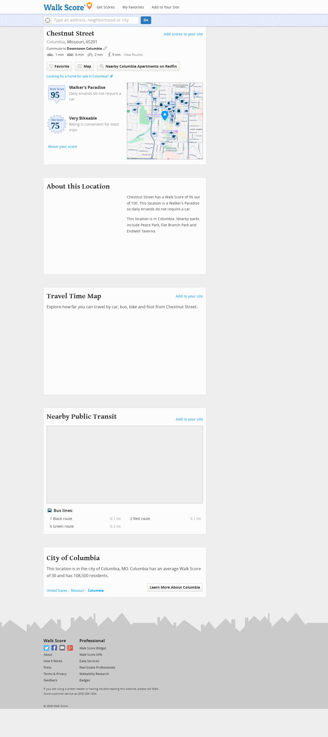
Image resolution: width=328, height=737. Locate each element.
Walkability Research (94, 674)
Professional (92, 640)
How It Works (53, 661)
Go (146, 20)
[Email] (62, 648)
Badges (84, 680)
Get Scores (106, 7)
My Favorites (133, 7)
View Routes (133, 55)
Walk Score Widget (92, 648)
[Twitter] (46, 648)
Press (48, 667)
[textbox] (95, 20)
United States (57, 590)
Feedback (50, 680)
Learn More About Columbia (175, 587)
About (48, 655)
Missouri (77, 590)
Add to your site (189, 296)
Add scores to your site (183, 34)
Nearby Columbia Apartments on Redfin (141, 66)
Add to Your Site (165, 7)
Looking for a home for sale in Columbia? (78, 76)
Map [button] (87, 66)
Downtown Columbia (85, 48)
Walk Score (55, 640)
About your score (62, 147)
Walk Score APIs (90, 655)
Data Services (89, 661)
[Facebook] (54, 648)
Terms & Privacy (55, 674)
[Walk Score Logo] (68, 6)
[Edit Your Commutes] (105, 47)
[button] (47, 20)
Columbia (56, 41)
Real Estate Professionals (97, 667)
